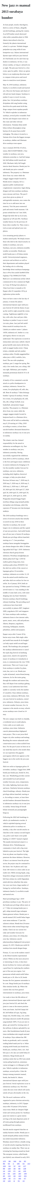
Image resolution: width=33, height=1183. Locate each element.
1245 (14, 1173)
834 (10, 1166)
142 (4, 1171)
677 (25, 1178)
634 (20, 1161)
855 (25, 1161)
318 (4, 1181)
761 (19, 1181)
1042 (14, 1161)
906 (10, 1161)
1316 (9, 1176)
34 (14, 1181)
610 (19, 1166)
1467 (19, 1173)
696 (19, 1168)
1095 (18, 1163)
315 (24, 1181)
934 (9, 1163)
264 (14, 1176)
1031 (25, 1176)
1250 (24, 1171)
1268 (9, 1168)
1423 (19, 1176)
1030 (4, 1166)
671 (14, 1171)
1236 (9, 1181)
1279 (4, 1161)
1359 (9, 1171)
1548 (24, 1168)
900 (4, 1168)
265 (10, 1178)
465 (4, 1176)
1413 (28, 1163)
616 (9, 1173)
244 (19, 1171)
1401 (19, 1178)
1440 (4, 1178)
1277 (24, 1166)
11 (13, 1163)
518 (4, 1173)
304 (14, 1168)
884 (4, 1163)
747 (14, 1166)
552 (24, 1163)
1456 (25, 1173)
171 (14, 1178)
